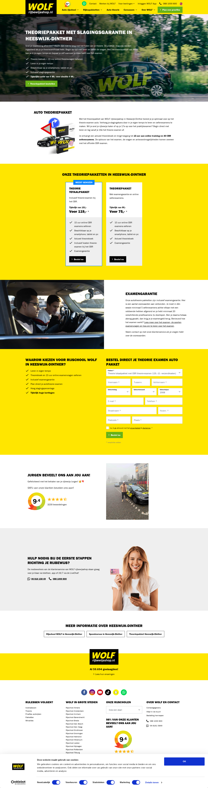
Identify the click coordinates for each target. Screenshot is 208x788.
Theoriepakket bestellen (42, 83)
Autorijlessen (30, 707)
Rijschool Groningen (74, 733)
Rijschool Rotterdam (74, 749)
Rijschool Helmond (74, 736)
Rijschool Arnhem (73, 714)
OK (184, 761)
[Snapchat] (116, 692)
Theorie (28, 711)
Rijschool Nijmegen (74, 746)
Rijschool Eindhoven (74, 730)
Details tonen (151, 782)
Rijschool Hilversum (74, 739)
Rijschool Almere (73, 707)
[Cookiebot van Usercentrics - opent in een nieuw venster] (18, 782)
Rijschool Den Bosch (74, 724)
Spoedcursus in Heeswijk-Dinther (105, 634)
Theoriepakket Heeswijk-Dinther (145, 634)
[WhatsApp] (84, 3)
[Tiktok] (108, 692)
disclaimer (146, 428)
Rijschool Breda (72, 720)
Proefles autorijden (33, 714)
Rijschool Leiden (73, 743)
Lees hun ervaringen (105, 674)
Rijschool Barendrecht (75, 717)
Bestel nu (78, 259)
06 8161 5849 (156, 725)
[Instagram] (92, 692)
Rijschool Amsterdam (75, 711)
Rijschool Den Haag (74, 727)
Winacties (29, 720)
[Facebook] (84, 692)
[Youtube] (100, 692)
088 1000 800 (170, 3)
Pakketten (29, 717)
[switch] (83, 782)
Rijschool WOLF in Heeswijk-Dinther (64, 634)
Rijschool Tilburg (73, 752)
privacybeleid (135, 428)
